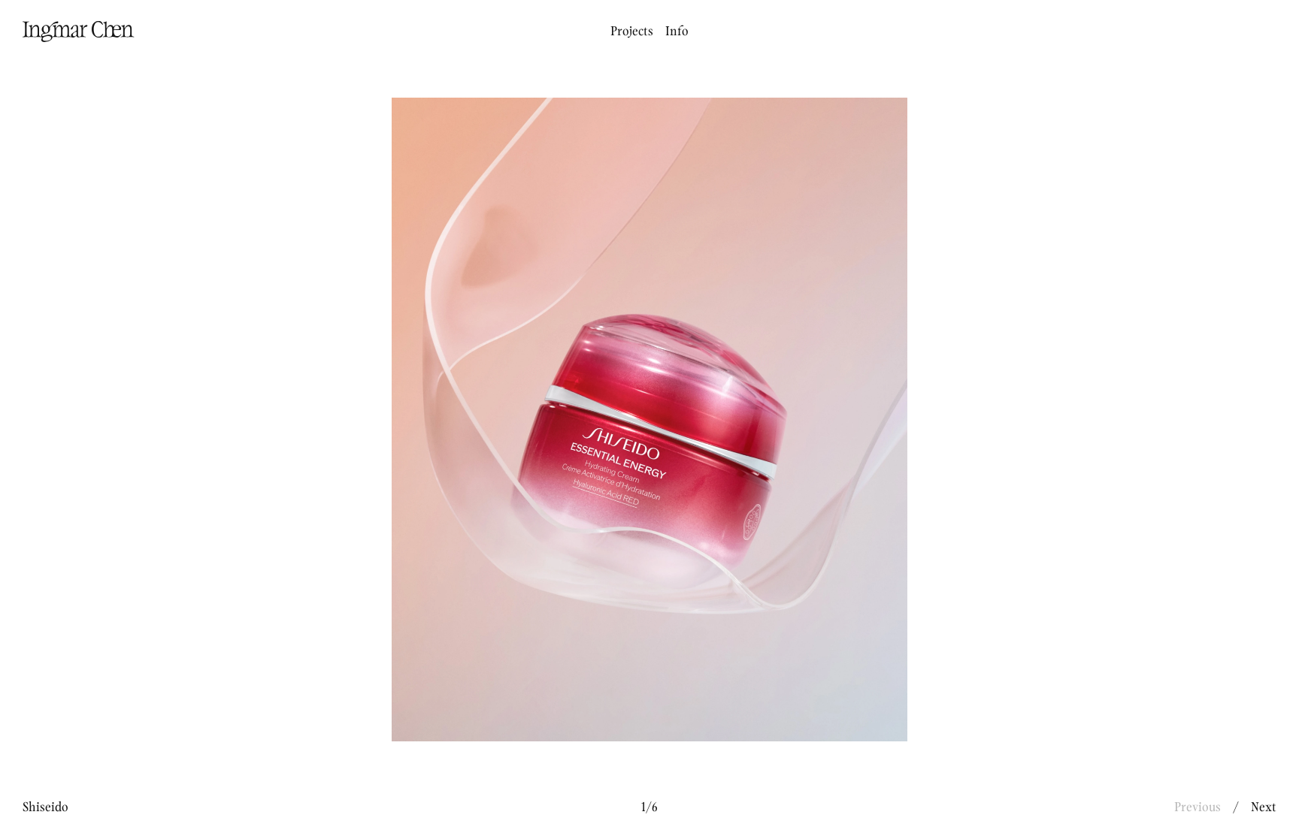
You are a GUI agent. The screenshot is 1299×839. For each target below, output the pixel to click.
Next (1263, 807)
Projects (631, 32)
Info (677, 32)
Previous (1197, 807)
